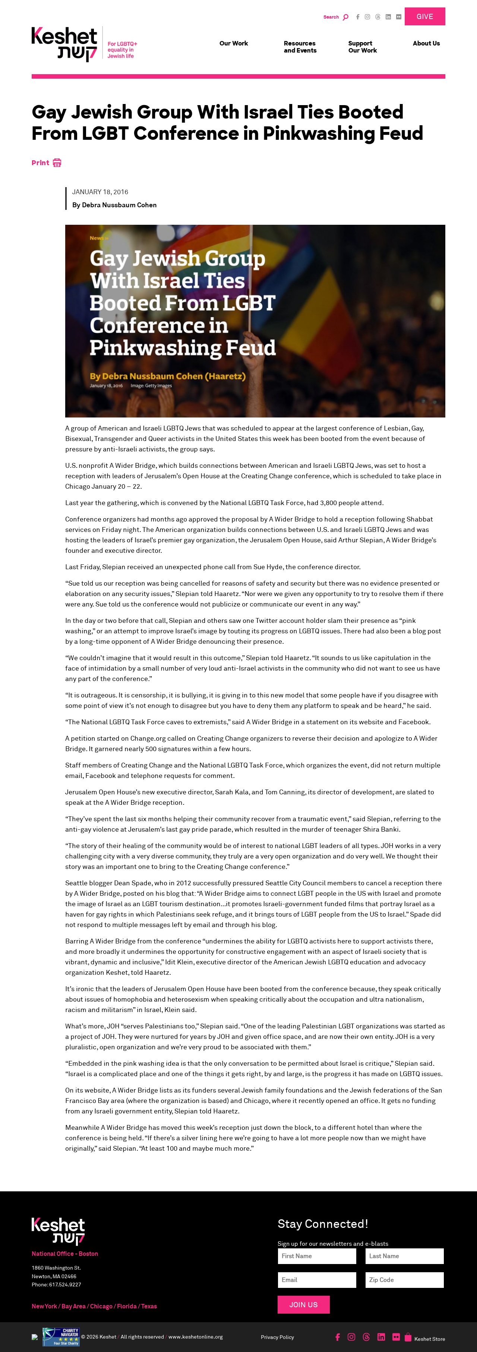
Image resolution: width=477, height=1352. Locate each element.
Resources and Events (300, 47)
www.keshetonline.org (195, 1336)
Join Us (304, 1304)
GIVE (425, 16)
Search (331, 17)
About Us (426, 43)
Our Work (233, 43)
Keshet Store (429, 1339)
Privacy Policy (277, 1337)
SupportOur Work (362, 47)
